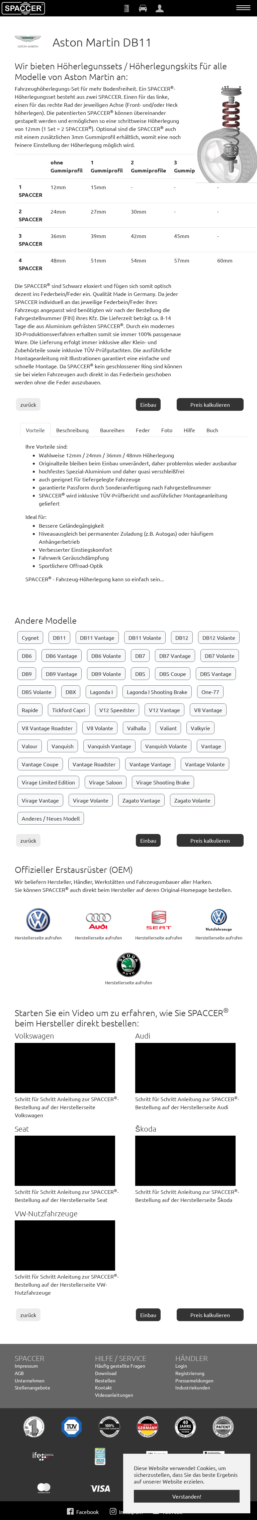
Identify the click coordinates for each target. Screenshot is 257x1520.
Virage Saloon (105, 782)
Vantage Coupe (40, 764)
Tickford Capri (68, 709)
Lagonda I (101, 691)
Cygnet (30, 637)
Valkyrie (200, 728)
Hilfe (189, 430)
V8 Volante (100, 728)
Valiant (168, 728)
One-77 (210, 691)
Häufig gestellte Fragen (120, 1366)
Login (181, 1366)
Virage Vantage (40, 800)
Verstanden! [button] (186, 1496)
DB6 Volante (106, 655)
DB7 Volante (220, 655)
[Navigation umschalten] (243, 7)
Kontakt (103, 1387)
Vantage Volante (205, 764)
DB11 (59, 637)
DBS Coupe (172, 673)
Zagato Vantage (141, 800)
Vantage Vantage (150, 764)
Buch (212, 430)
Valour (29, 746)
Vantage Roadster (94, 764)
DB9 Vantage (61, 673)
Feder (143, 430)
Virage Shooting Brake (163, 782)
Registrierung (189, 1373)
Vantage (211, 746)
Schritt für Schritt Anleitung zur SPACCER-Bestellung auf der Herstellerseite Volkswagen (67, 1106)
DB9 (27, 673)
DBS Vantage (216, 673)
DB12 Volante (218, 637)
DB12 (181, 637)
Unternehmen (30, 1380)
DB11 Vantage (97, 637)
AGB (19, 1373)
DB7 (140, 655)
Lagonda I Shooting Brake (157, 691)
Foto (166, 430)
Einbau (148, 404)
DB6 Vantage (61, 655)
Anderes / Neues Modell (51, 818)
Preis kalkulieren (210, 404)
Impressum (26, 1366)
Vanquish (63, 746)
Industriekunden (192, 1387)
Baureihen (112, 430)
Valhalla (136, 728)
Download (105, 1373)
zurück (28, 404)
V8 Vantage (208, 709)
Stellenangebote (32, 1387)
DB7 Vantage (175, 655)
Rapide (30, 709)
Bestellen (105, 1380)
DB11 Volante (144, 637)
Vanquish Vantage (109, 746)
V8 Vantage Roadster (47, 728)
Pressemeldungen (194, 1380)
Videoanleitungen (114, 1395)
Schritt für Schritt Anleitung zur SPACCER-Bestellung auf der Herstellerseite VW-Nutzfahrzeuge (67, 1284)
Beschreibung (72, 430)
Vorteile (35, 430)
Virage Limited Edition (48, 782)
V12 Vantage (164, 709)
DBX (71, 691)
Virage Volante (90, 800)
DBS (140, 673)
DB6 (27, 655)
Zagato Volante (192, 800)
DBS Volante (37, 691)
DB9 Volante (106, 673)
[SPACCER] (23, 8)
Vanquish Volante (166, 746)
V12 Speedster (117, 709)
